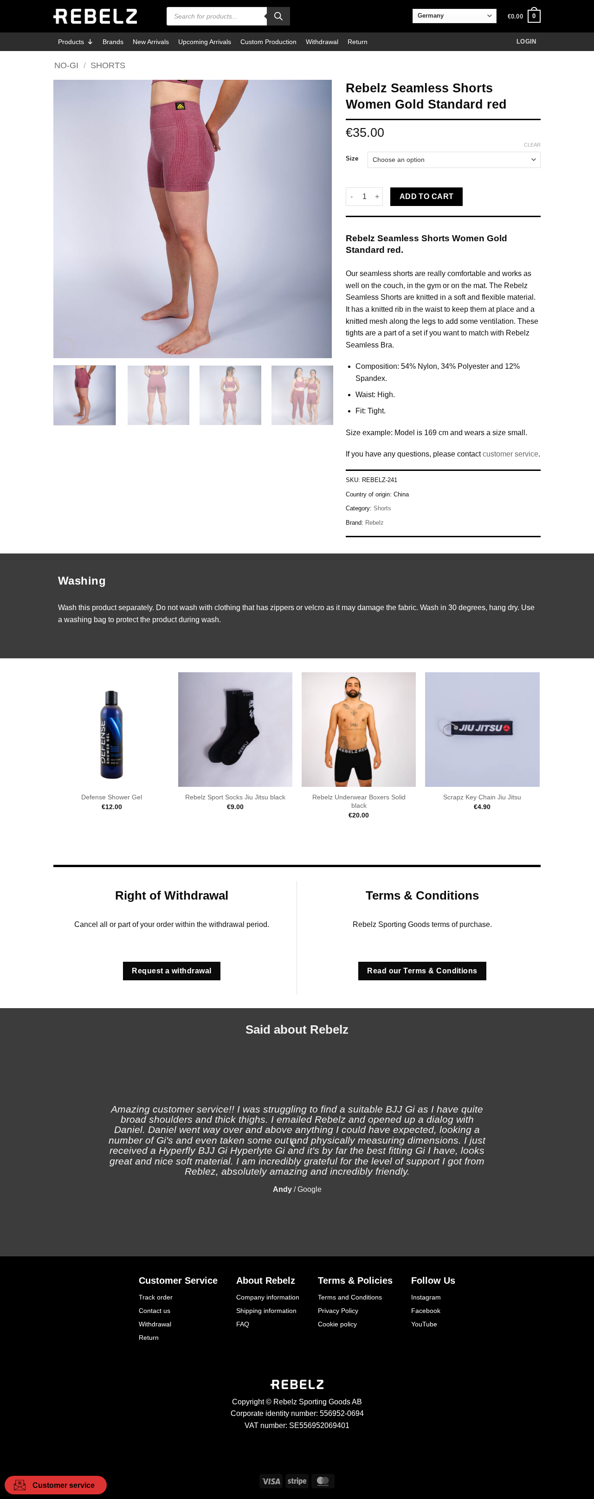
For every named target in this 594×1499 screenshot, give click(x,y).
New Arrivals (151, 41)
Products (71, 41)
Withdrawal (322, 41)
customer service (510, 454)
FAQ (242, 1324)
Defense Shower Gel (111, 797)
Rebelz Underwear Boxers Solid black (359, 801)
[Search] (278, 16)
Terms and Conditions (350, 1297)
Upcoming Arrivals (204, 41)
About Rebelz (265, 1280)
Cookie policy (337, 1324)
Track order (156, 1297)
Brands (113, 41)
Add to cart (427, 196)
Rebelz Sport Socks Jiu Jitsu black (235, 797)
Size (352, 158)
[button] (524, 16)
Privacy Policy (338, 1310)
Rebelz (374, 522)
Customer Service (178, 1280)
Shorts (107, 65)
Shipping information (266, 1310)
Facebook (425, 1310)
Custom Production (268, 41)
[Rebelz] (95, 16)
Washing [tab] (82, 580)
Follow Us (433, 1280)
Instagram (426, 1297)
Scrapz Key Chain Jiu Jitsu (482, 797)
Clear (532, 145)
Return (358, 41)
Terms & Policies (355, 1280)
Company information (267, 1297)
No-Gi (66, 65)
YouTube (424, 1324)
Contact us (154, 1310)
